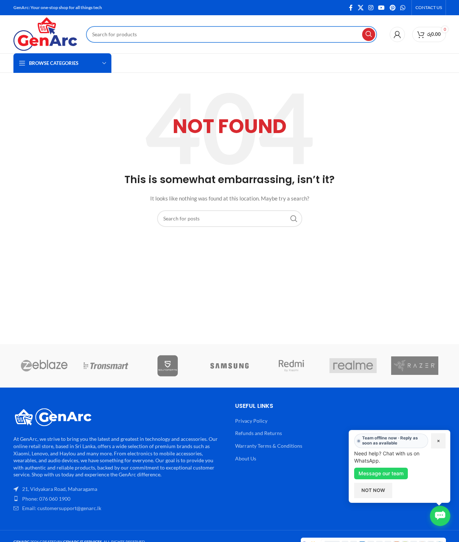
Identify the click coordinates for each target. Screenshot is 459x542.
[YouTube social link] (381, 7)
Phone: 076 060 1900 (46, 499)
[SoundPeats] (167, 366)
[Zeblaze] (44, 366)
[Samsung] (229, 366)
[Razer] (415, 366)
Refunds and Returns (258, 433)
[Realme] (353, 366)
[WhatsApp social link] (402, 7)
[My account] (397, 34)
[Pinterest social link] (392, 7)
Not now (373, 490)
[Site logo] (46, 33)
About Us (245, 458)
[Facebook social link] (351, 7)
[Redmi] (291, 366)
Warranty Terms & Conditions (268, 446)
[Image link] (53, 416)
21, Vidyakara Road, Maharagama (59, 489)
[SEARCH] (368, 34)
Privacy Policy (251, 421)
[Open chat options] (440, 516)
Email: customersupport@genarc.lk (61, 508)
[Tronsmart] (106, 366)
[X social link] (360, 7)
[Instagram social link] (371, 7)
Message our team (380, 473)
